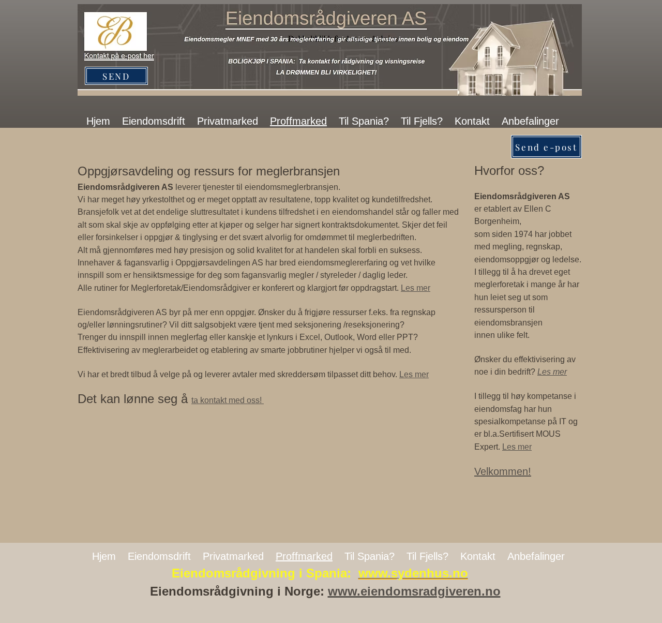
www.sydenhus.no (413, 573)
